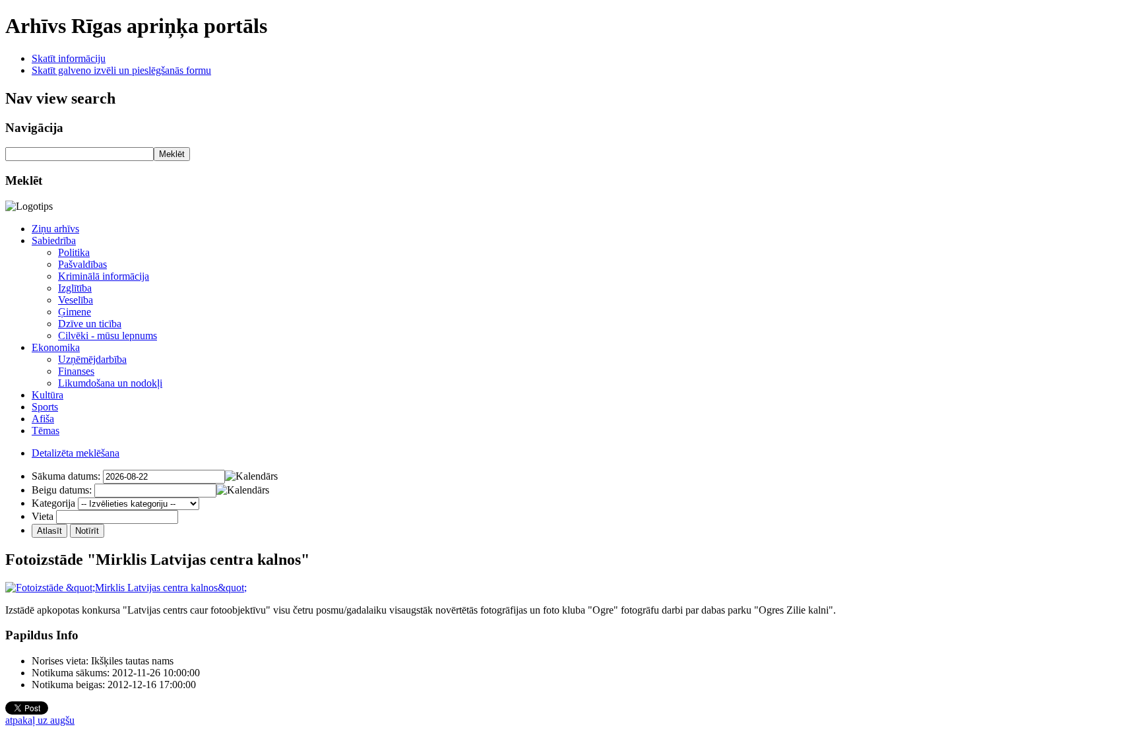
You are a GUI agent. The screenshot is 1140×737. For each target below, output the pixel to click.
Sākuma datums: (66, 476)
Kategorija (53, 503)
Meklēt (172, 154)
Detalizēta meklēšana (75, 453)
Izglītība (75, 288)
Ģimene (74, 311)
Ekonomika (56, 347)
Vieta (42, 516)
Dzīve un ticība (89, 323)
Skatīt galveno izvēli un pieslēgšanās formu (121, 70)
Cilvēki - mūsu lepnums (107, 335)
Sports (45, 406)
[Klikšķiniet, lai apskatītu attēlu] (126, 587)
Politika (74, 252)
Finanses (76, 371)
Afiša (43, 418)
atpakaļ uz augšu (40, 720)
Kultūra (47, 395)
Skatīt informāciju (69, 58)
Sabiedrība (54, 240)
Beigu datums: (62, 490)
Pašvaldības (82, 264)
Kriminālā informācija (103, 276)
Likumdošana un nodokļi (110, 383)
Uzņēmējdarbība (92, 359)
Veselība (75, 299)
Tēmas (45, 430)
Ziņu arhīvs (55, 228)
